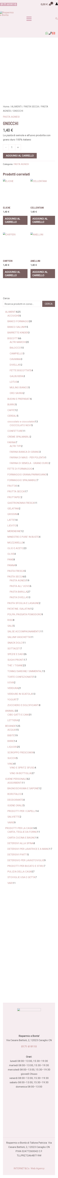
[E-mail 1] (53, 33)
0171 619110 (29, 1046)
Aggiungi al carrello (20, 155)
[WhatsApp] (46, 33)
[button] (8, 4)
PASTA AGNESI (11, 116)
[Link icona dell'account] (56, 4)
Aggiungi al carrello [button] (12, 220)
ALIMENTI (16, 106)
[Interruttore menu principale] (29, 19)
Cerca (6, 298)
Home (6, 106)
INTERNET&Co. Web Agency (29, 1168)
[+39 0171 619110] (50, 33)
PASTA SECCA (31, 106)
